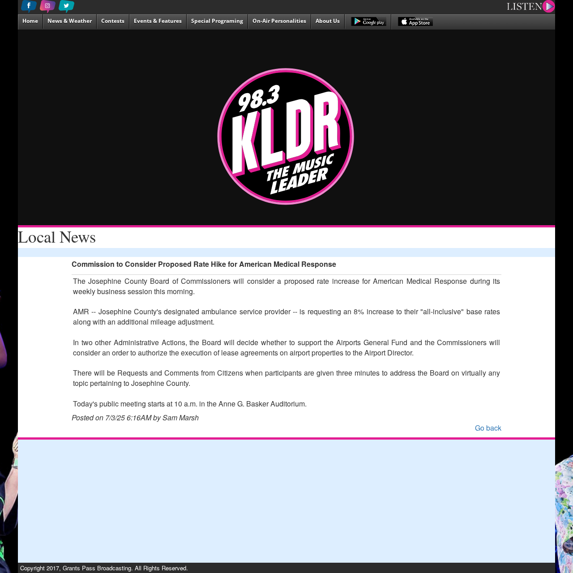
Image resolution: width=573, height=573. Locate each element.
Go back (488, 428)
